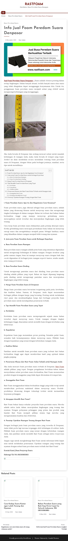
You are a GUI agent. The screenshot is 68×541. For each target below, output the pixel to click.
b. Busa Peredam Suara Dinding (17, 179)
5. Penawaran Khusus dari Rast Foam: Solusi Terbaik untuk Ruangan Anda (28, 191)
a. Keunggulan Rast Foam (15, 193)
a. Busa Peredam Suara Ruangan (17, 177)
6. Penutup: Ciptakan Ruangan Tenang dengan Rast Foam (23, 197)
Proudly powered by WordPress (20, 538)
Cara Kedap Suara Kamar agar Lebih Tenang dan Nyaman (15, 506)
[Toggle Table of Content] (49, 170)
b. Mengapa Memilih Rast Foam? (18, 195)
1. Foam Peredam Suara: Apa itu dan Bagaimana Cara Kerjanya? (24, 173)
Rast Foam (60, 367)
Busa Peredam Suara (11, 23)
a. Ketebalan (12, 185)
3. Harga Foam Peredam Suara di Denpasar (19, 181)
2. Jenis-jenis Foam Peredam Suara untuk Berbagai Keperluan (25, 175)
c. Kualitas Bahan (13, 189)
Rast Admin (22, 40)
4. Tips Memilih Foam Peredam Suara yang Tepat (21, 183)
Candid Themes (53, 538)
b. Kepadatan (12, 187)
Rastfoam (34, 4)
